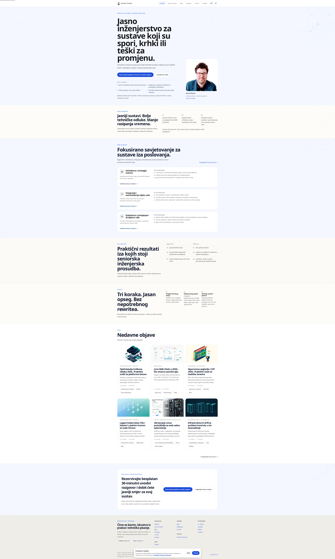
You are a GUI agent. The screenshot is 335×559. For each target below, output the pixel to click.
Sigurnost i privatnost (195, 389)
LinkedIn (200, 527)
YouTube (200, 532)
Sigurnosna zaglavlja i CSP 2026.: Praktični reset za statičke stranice (201, 371)
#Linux (177, 443)
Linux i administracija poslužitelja (164, 443)
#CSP (190, 392)
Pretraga (188, 3)
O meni (197, 3)
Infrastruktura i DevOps (127, 389)
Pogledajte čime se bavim (203, 489)
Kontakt (204, 3)
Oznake (179, 529)
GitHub (200, 529)
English (157, 544)
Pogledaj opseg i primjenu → (129, 184)
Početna (162, 3)
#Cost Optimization (126, 392)
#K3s (122, 446)
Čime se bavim (172, 3)
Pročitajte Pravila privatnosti (162, 555)
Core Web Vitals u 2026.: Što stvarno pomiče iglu (166, 370)
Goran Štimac (127, 3)
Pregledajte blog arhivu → (209, 457)
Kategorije (180, 527)
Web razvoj (158, 392)
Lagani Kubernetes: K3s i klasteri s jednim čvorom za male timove (132, 425)
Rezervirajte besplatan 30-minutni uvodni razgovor (135, 75)
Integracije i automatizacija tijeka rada (138, 194)
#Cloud (138, 389)
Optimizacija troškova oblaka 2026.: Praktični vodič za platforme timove (133, 371)
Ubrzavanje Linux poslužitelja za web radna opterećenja (167, 425)
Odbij (188, 553)
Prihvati (195, 553)
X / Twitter (201, 524)
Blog (181, 3)
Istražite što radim (162, 75)
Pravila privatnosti (182, 537)
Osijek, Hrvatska (190, 98)
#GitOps (191, 446)
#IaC (207, 443)
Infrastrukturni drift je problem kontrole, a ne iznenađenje (199, 425)
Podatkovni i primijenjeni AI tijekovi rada (137, 216)
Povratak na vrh (214, 554)
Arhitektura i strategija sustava (136, 171)
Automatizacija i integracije (196, 443)
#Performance (167, 392)
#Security (206, 389)
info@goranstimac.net (124, 540)
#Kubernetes (140, 443)
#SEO (175, 392)
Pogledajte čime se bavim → (208, 162)
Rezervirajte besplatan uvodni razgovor (177, 489)
